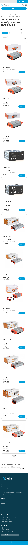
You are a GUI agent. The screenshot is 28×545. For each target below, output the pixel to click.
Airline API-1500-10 (7, 374)
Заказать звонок (22, 1)
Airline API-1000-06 (7, 236)
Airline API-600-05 (7, 408)
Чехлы (17, 29)
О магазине (3, 501)
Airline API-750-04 (7, 305)
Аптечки (5, 36)
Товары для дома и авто (10, 14)
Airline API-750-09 (7, 270)
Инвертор (5, 33)
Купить (21, 72)
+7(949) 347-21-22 (5, 528)
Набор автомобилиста (7, 29)
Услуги (2, 484)
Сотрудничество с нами (6, 486)
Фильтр (24, 38)
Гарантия (3, 503)
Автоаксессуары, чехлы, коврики (7, 16)
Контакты (3, 511)
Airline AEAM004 (6, 64)
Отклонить (23, 544)
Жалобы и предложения (10, 534)
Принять (19, 544)
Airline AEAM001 (6, 133)
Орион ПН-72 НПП (7, 167)
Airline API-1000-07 (7, 339)
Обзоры (3, 509)
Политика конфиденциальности (8, 488)
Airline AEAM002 (6, 98)
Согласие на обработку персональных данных (11, 492)
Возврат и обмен (5, 482)
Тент (22, 29)
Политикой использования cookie (9, 544)
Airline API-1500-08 (7, 442)
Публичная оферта (5, 490)
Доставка (3, 505)
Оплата (2, 507)
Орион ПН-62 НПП (7, 201)
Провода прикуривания (15, 33)
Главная (2, 14)
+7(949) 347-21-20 (5, 529)
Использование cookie (6, 494)
